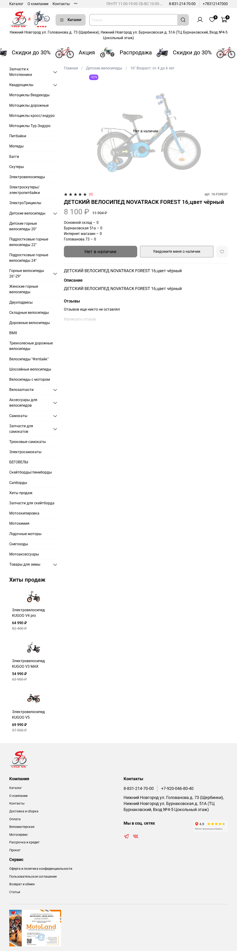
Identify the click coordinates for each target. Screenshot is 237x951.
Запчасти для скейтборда (31, 503)
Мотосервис (18, 835)
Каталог (16, 4)
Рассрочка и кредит (24, 842)
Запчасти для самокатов (21, 429)
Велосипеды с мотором (29, 379)
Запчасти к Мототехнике (20, 72)
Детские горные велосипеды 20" (23, 226)
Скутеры (16, 167)
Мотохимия (19, 523)
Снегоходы (18, 544)
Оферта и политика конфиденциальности (40, 869)
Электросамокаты (25, 452)
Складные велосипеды (29, 312)
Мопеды (16, 146)
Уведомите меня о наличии (176, 251)
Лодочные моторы (25, 534)
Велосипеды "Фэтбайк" (29, 359)
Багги (14, 156)
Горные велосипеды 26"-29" (26, 273)
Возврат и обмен (22, 884)
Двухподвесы (21, 302)
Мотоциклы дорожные (29, 105)
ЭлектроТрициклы (25, 203)
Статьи (14, 892)
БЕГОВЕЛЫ (18, 462)
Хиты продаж (20, 493)
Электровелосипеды (27, 177)
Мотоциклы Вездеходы (29, 95)
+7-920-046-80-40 (177, 788)
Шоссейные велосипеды (30, 369)
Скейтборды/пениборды (30, 472)
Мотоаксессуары (24, 554)
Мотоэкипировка (24, 513)
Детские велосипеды (104, 68)
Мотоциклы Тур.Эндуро (29, 126)
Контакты (61, 4)
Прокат (15, 850)
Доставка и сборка (23, 811)
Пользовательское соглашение (33, 877)
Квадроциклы (21, 85)
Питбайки (17, 136)
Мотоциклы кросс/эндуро (32, 115)
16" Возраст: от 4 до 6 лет (152, 68)
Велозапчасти (21, 389)
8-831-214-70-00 (182, 4)
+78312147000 (215, 4)
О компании (38, 4)
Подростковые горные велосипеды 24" (28, 258)
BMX (13, 333)
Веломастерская (21, 827)
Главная (71, 68)
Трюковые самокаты (27, 442)
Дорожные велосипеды (29, 323)
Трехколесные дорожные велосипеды (31, 346)
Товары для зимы (24, 564)
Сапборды (18, 482)
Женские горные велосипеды (23, 289)
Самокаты (18, 416)
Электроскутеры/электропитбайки (24, 190)
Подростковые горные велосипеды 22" (28, 242)
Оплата (15, 819)
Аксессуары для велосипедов (23, 403)
